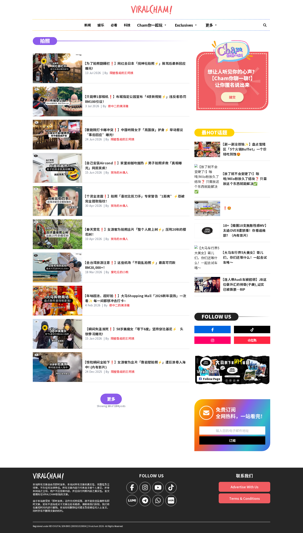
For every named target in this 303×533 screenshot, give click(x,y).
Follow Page (211, 379)
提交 (232, 97)
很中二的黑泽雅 (118, 106)
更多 (111, 399)
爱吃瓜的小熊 (120, 272)
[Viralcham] (151, 9)
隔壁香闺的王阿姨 (121, 73)
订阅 (232, 440)
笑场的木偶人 (119, 172)
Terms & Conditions (244, 498)
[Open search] (265, 24)
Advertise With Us (244, 486)
